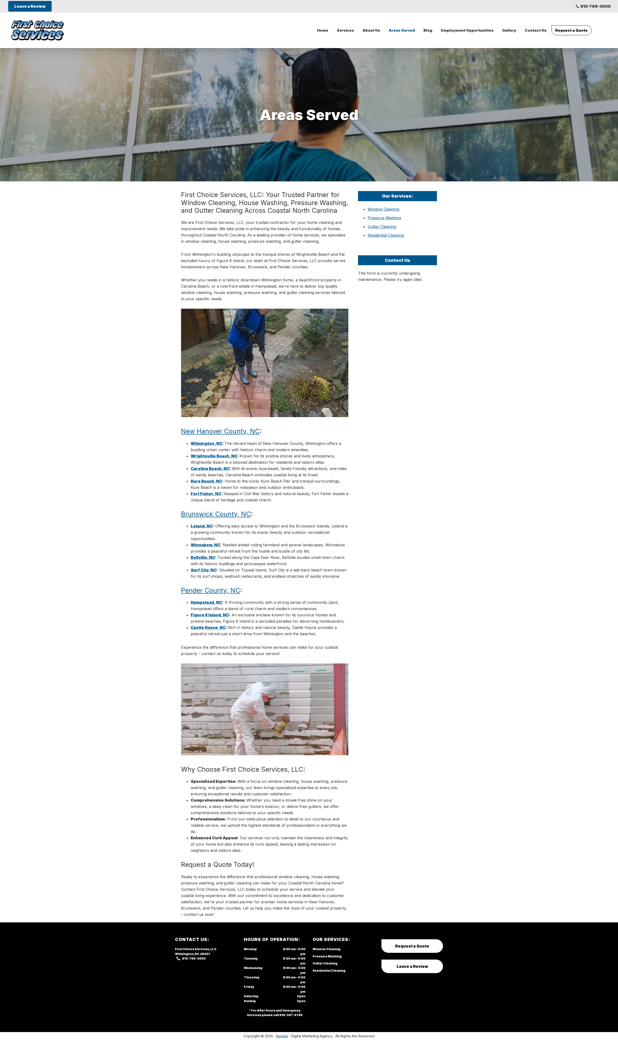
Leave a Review (412, 966)
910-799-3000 (595, 6)
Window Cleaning (383, 209)
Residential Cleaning (386, 235)
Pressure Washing (384, 217)
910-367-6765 (290, 1015)
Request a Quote (412, 946)
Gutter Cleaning (382, 226)
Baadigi (282, 1036)
